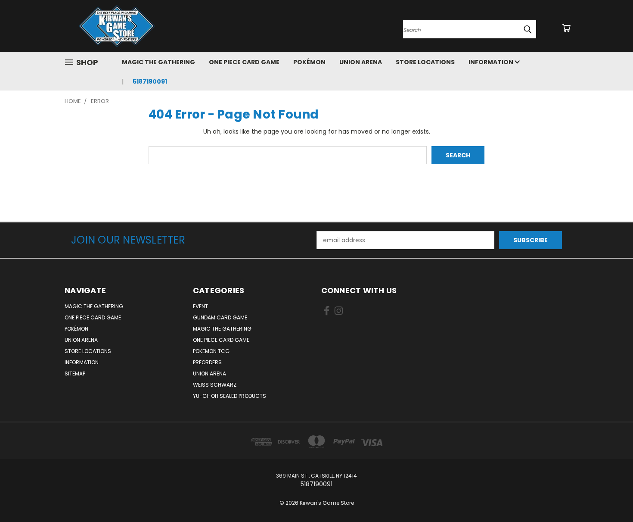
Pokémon (309, 62)
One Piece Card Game (244, 62)
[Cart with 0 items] (566, 28)
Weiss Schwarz (214, 384)
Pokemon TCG (211, 351)
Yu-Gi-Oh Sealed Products (229, 396)
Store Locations (425, 62)
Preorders (207, 362)
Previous (610, 495)
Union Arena (360, 62)
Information (492, 62)
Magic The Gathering (158, 62)
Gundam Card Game (220, 317)
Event (200, 306)
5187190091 (150, 81)
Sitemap (75, 373)
